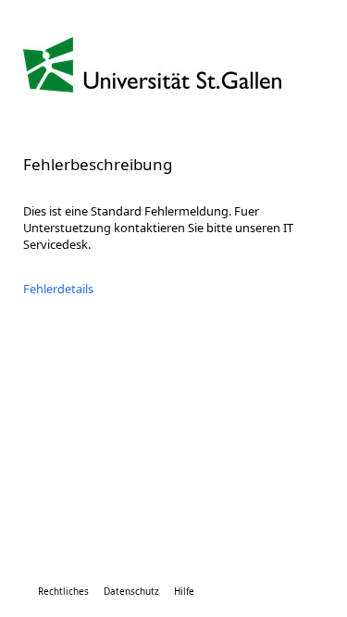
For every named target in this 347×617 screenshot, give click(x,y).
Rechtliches (63, 591)
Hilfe (184, 591)
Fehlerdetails (58, 288)
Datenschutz (131, 591)
